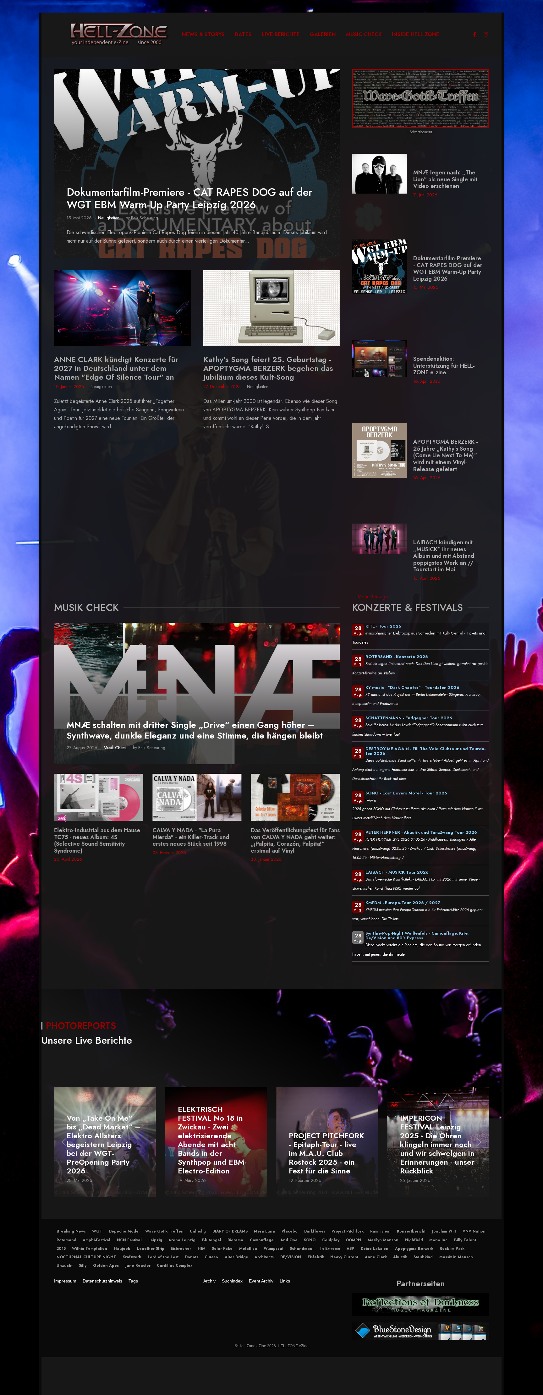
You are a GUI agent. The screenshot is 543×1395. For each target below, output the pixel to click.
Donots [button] (191, 1257)
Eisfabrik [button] (316, 1257)
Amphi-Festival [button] (96, 1240)
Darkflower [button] (314, 1231)
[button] (64, 818)
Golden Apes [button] (106, 1265)
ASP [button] (350, 1248)
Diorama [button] (235, 1240)
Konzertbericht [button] (411, 1231)
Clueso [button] (211, 1257)
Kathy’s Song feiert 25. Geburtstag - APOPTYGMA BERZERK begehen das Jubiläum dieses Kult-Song (268, 368)
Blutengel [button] (211, 1240)
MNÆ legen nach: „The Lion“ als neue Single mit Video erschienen (445, 179)
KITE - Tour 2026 (383, 626)
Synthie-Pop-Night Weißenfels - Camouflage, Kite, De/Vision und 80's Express (417, 935)
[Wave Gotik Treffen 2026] (420, 98)
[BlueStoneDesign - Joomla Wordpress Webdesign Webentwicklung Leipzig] (420, 1330)
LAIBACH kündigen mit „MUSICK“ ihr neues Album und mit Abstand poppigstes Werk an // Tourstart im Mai (443, 556)
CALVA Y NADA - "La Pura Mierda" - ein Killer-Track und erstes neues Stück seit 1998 (92, 837)
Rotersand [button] (66, 1240)
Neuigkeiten (108, 218)
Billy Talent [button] (465, 1240)
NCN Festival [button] (129, 1240)
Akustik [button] (400, 1257)
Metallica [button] (248, 1248)
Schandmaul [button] (302, 1248)
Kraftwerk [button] (132, 1257)
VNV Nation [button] (474, 1231)
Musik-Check (115, 747)
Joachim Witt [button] (444, 1231)
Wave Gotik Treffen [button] (164, 1231)
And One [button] (289, 1240)
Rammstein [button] (380, 1231)
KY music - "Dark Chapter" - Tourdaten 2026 (412, 687)
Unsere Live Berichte (86, 1040)
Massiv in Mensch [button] (456, 1257)
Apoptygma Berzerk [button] (414, 1248)
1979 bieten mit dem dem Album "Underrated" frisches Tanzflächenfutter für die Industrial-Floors (293, 840)
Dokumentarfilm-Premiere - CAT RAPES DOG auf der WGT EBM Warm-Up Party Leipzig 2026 (189, 198)
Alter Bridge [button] (236, 1257)
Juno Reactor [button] (138, 1265)
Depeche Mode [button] (124, 1231)
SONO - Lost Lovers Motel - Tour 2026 (406, 793)
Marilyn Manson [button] (383, 1240)
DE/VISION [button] (290, 1257)
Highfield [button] (414, 1240)
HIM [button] (202, 1248)
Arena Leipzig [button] (181, 1240)
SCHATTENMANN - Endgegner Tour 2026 (408, 718)
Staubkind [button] (423, 1257)
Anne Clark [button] (376, 1257)
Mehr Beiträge (373, 596)
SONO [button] (309, 1240)
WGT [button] (97, 1231)
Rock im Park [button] (452, 1248)
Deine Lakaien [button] (374, 1248)
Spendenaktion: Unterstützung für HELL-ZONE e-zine (444, 365)
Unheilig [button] (198, 1231)
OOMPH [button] (353, 1240)
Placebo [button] (290, 1231)
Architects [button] (264, 1257)
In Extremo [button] (330, 1248)
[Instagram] (486, 34)
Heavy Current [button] (344, 1257)
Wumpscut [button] (273, 1248)
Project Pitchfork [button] (348, 1231)
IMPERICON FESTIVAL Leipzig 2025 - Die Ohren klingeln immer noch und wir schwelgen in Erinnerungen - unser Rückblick (326, 1145)
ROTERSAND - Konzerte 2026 (396, 657)
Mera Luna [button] (264, 1231)
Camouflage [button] (262, 1240)
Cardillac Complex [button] (174, 1265)
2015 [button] (61, 1248)
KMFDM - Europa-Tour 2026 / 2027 (402, 903)
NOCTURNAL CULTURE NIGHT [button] (86, 1257)
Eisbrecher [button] (181, 1248)
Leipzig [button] (155, 1240)
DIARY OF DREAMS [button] (230, 1231)
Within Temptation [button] (89, 1248)
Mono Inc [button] (438, 1240)
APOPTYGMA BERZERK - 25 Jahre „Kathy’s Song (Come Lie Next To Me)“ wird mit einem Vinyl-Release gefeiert (445, 455)
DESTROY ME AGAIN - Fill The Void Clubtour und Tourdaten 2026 (425, 751)
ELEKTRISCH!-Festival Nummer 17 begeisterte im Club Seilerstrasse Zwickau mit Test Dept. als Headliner (438, 1149)
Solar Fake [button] (222, 1248)
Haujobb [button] (122, 1248)
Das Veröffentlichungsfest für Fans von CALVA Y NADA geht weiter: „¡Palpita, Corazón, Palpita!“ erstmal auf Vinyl (196, 840)
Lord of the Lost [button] (163, 1257)
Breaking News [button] (71, 1231)
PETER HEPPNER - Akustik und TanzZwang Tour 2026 (421, 832)
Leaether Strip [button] (150, 1248)
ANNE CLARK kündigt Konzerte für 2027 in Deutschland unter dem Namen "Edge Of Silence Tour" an (116, 368)
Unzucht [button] (65, 1265)
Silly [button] (82, 1265)
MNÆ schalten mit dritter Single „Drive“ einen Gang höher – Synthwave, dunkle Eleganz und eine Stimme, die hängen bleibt (195, 730)
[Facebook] (474, 34)
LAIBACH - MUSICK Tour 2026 (397, 872)
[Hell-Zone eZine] (119, 34)
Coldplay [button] (330, 1240)
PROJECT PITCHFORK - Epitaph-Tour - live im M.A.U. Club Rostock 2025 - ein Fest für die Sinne (215, 1153)
